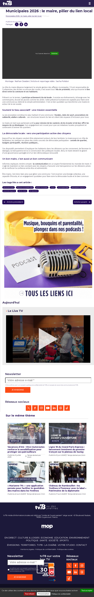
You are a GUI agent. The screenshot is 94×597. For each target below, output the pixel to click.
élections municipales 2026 (25, 187)
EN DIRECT (11, 537)
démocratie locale (8, 187)
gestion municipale (41, 187)
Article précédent (15, 202)
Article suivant (80, 202)
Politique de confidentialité (45, 549)
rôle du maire (22, 191)
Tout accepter (86, 590)
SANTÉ (43, 540)
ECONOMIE (47, 537)
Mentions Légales (27, 549)
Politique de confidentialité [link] (61, 594)
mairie (53, 187)
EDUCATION (61, 537)
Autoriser (54, 53)
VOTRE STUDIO (66, 545)
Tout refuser (29, 594)
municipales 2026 (63, 187)
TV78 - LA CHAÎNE (47, 545)
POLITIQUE (32, 540)
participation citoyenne (78, 187)
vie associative (34, 191)
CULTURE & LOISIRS (29, 537)
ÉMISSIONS (13, 545)
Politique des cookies (65, 549)
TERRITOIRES (28, 545)
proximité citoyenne (9, 191)
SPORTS (64, 540)
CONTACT (81, 545)
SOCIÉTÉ (53, 540)
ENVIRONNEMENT (79, 537)
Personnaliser (43, 594)
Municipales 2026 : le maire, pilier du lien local (24, 16)
